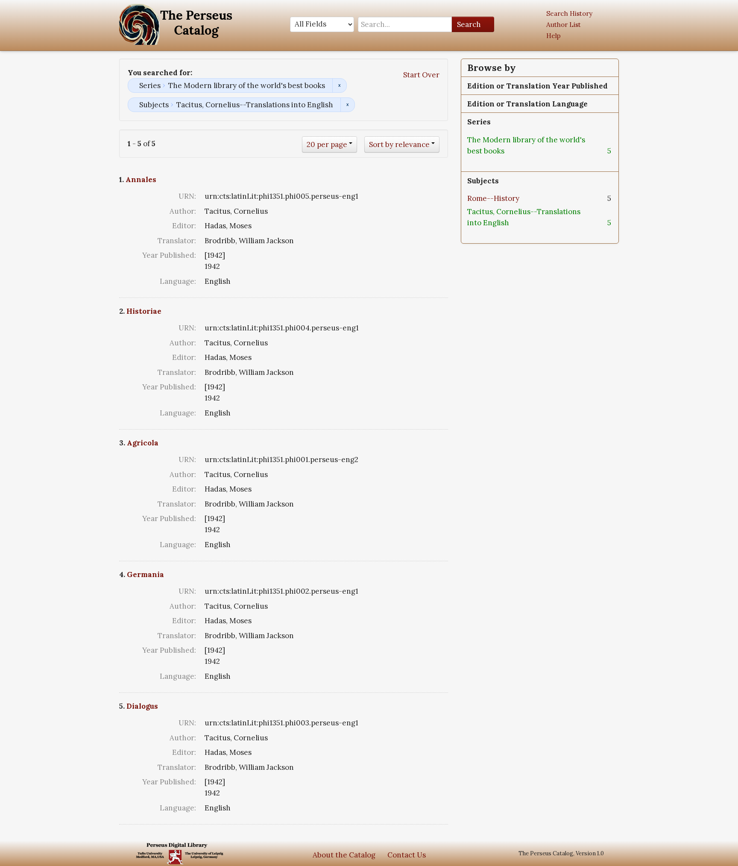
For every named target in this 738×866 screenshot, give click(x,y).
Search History (569, 13)
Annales (141, 179)
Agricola (142, 443)
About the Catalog (344, 855)
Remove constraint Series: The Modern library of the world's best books (339, 85)
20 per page (327, 144)
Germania (145, 574)
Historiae (143, 311)
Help (553, 36)
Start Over (421, 75)
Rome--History (493, 198)
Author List (563, 25)
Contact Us (406, 855)
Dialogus (142, 706)
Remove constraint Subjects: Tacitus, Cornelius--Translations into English (347, 105)
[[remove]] (511, 151)
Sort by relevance (399, 144)
